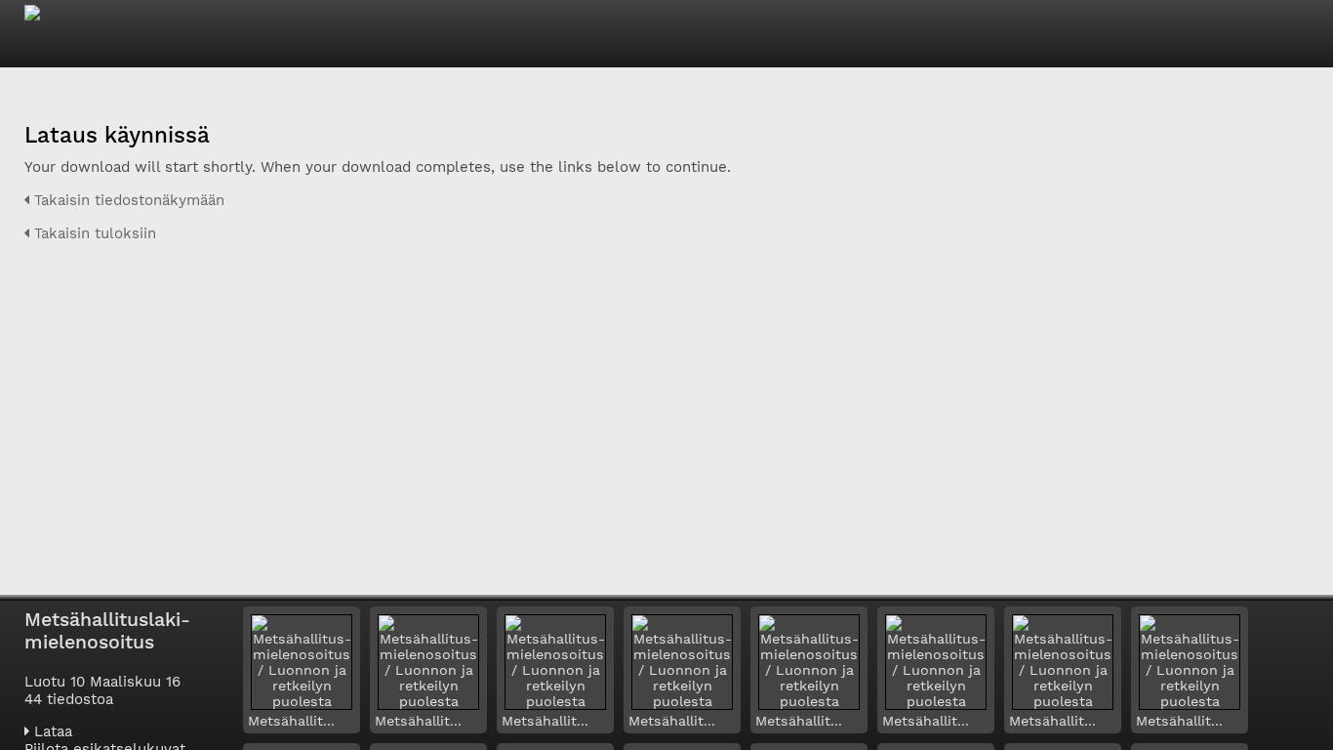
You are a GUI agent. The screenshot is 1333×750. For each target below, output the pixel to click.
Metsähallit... (291, 721)
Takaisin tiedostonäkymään (126, 200)
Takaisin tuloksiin (92, 233)
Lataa (50, 731)
